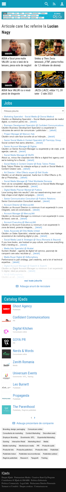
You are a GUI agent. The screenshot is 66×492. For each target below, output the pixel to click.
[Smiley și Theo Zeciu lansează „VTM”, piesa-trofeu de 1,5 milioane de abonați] (49, 47)
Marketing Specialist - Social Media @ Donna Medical (29, 116)
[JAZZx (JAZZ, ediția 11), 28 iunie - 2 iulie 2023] (49, 79)
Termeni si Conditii (10, 486)
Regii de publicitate (29, 410)
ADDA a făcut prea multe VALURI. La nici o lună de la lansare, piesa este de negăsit (16, 62)
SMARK (8, 53)
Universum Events (25, 373)
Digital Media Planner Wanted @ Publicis (23, 189)
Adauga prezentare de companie (35, 423)
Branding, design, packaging (14, 429)
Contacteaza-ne (41, 486)
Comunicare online (20, 332)
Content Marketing (33, 433)
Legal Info (24, 483)
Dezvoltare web (49, 433)
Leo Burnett (21, 384)
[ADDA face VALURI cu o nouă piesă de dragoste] (16, 79)
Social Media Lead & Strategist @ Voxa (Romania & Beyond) (32, 239)
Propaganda (21, 395)
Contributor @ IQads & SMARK (16, 480)
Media (15, 365)
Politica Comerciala (10, 483)
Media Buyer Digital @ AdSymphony (21, 256)
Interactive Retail (18, 441)
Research (24, 458)
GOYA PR (19, 340)
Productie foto (8, 449)
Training (30, 376)
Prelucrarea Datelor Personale (42, 483)
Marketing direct (34, 441)
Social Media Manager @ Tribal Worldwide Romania (28, 181)
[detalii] (33, 121)
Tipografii (34, 458)
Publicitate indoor (9, 453)
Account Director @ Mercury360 (19, 204)
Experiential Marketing (46, 437)
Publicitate (17, 309)
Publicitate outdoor (50, 453)
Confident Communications (31, 317)
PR (14, 320)
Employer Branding (10, 437)
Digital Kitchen (23, 328)
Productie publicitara (24, 449)
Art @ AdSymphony (13, 274)
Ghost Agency (22, 306)
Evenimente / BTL (19, 376)
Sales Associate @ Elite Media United (22, 230)
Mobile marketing (9, 445)
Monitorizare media (26, 445)
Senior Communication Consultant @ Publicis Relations (30, 198)
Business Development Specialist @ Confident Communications (34, 125)
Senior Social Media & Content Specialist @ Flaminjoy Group (32, 140)
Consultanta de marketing (13, 433)
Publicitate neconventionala (29, 453)
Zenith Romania (23, 362)
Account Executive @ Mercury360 (20, 222)
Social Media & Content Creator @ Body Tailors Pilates (29, 163)
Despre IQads (7, 477)
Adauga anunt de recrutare (34, 286)
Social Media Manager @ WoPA (19, 154)
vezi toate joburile (33, 280)
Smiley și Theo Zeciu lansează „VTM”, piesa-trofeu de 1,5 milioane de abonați (49, 62)
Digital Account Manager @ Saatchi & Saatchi (25, 265)
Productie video (41, 449)
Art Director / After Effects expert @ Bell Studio (26, 172)
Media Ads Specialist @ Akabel (18, 248)
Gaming (6, 441)
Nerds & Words (23, 351)
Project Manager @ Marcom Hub (19, 133)
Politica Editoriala (39, 480)
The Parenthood (24, 407)
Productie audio (48, 445)
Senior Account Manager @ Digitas (20, 146)
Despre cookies (26, 486)
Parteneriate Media (22, 477)
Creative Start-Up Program (43, 477)
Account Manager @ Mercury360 (19, 213)
